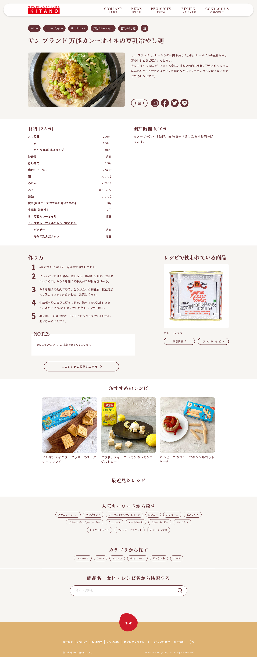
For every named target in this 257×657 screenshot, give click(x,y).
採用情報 (179, 642)
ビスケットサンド (99, 530)
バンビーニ (172, 514)
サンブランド (78, 28)
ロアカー (153, 514)
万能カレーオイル (103, 28)
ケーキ (100, 558)
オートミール (135, 522)
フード (176, 558)
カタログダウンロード (137, 642)
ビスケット (193, 514)
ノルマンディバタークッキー (84, 522)
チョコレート (137, 558)
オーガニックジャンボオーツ (124, 514)
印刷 (138, 103)
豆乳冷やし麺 (128, 28)
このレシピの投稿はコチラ (80, 366)
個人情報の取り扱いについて (77, 652)
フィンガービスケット (129, 530)
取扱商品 (97, 642)
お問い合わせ (162, 642)
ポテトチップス (158, 530)
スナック (117, 558)
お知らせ (82, 642)
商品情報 (178, 341)
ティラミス (182, 522)
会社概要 (68, 642)
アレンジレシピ (212, 341)
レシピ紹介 (113, 642)
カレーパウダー (54, 28)
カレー (34, 28)
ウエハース (114, 522)
